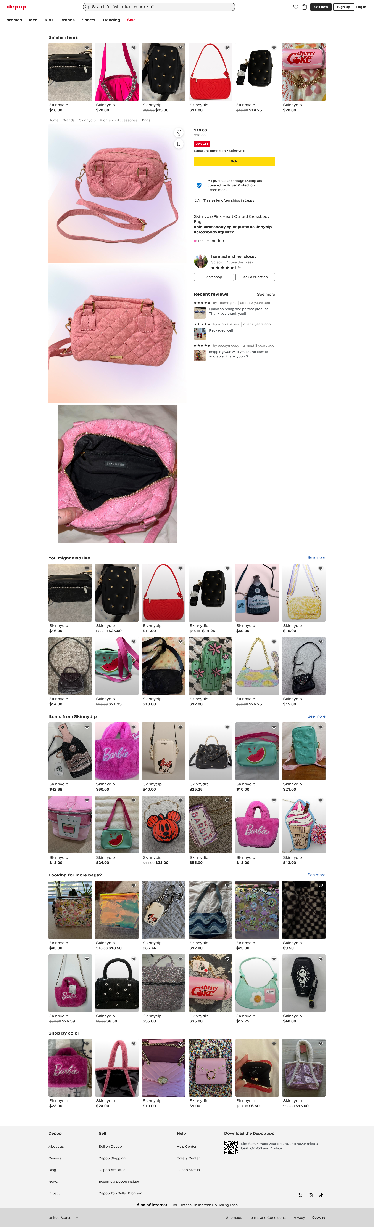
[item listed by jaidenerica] (257, 824)
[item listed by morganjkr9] (304, 593)
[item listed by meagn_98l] (304, 983)
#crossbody (206, 232)
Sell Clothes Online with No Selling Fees (205, 1205)
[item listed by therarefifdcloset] (163, 593)
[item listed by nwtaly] (70, 1068)
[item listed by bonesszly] (117, 983)
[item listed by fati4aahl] (70, 666)
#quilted (226, 232)
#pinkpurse (238, 227)
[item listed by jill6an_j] (304, 1068)
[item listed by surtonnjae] (117, 910)
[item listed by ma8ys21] (210, 1068)
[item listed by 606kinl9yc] (70, 824)
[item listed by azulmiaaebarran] (257, 983)
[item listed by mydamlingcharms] (70, 751)
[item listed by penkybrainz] (163, 666)
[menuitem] (14, 20)
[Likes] (295, 7)
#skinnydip (261, 227)
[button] (243, 267)
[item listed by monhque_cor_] (257, 1068)
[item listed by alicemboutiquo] (304, 910)
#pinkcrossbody (210, 227)
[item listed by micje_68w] (117, 593)
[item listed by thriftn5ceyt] (70, 983)
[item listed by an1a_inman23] (304, 666)
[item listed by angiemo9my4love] (70, 910)
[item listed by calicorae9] (163, 824)
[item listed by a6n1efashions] (163, 751)
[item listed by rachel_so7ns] (304, 751)
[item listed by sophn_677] (210, 910)
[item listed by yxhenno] (117, 1068)
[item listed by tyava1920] (117, 666)
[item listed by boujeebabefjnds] (117, 751)
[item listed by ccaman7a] (257, 751)
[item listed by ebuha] (70, 593)
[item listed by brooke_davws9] (210, 824)
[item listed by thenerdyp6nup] (210, 983)
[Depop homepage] (16, 7)
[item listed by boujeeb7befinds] (257, 593)
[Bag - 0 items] (304, 7)
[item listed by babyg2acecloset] (304, 824)
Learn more (217, 190)
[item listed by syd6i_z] (163, 983)
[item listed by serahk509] (163, 910)
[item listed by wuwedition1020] (210, 751)
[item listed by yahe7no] (117, 824)
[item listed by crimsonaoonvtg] (210, 666)
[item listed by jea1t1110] (257, 666)
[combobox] (159, 7)
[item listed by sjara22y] (163, 1068)
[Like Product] (87, 48)
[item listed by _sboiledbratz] (257, 910)
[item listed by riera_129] (210, 593)
